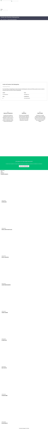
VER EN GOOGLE (24, 103)
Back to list (2, 170)
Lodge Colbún (5, 312)
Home (1, 19)
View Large (46, 176)
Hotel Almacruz (5, 257)
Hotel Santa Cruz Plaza (7, 229)
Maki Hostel (4, 367)
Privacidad (7, 427)
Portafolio (5, 19)
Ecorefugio (4, 340)
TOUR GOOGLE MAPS (27, 98)
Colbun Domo (4, 395)
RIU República (5, 423)
